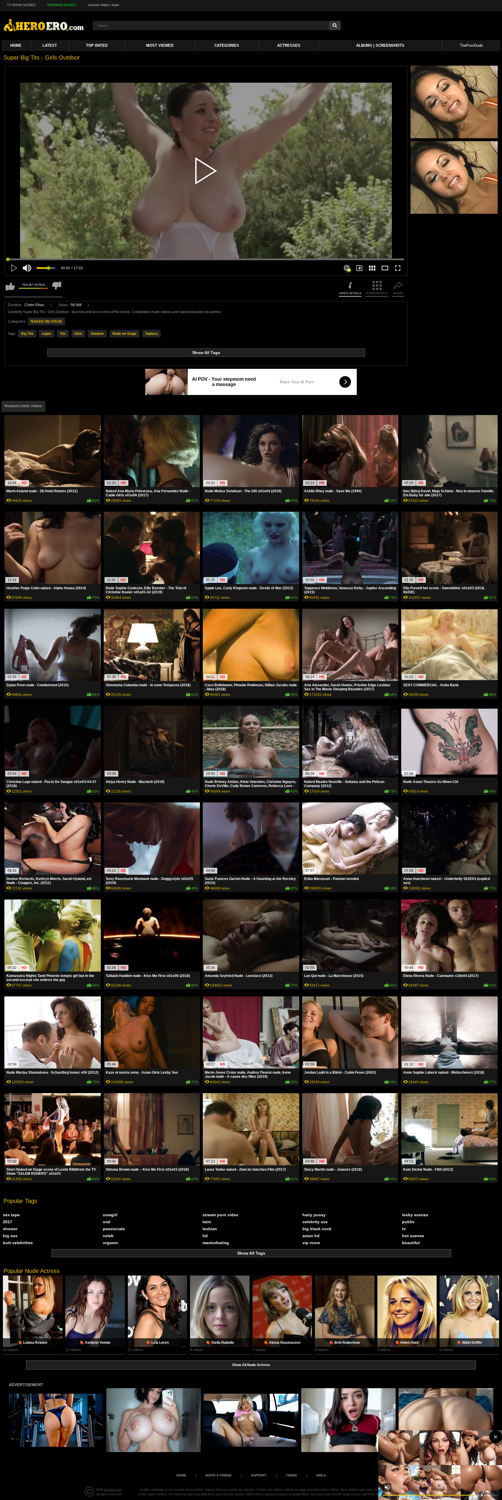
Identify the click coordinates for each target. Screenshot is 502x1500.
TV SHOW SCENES (21, 5)
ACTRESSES (288, 45)
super (46, 334)
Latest (49, 45)
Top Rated (96, 45)
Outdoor (97, 334)
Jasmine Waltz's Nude (103, 5)
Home (15, 45)
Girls (78, 334)
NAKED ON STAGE (46, 321)
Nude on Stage (124, 334)
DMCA (321, 1475)
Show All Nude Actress (251, 1365)
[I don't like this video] (56, 288)
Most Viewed (159, 45)
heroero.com (113, 1489)
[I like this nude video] (10, 288)
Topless (151, 334)
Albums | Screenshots (380, 45)
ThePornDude (471, 45)
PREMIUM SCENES (61, 5)
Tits (63, 334)
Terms (291, 1475)
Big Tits (27, 334)
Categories (226, 45)
